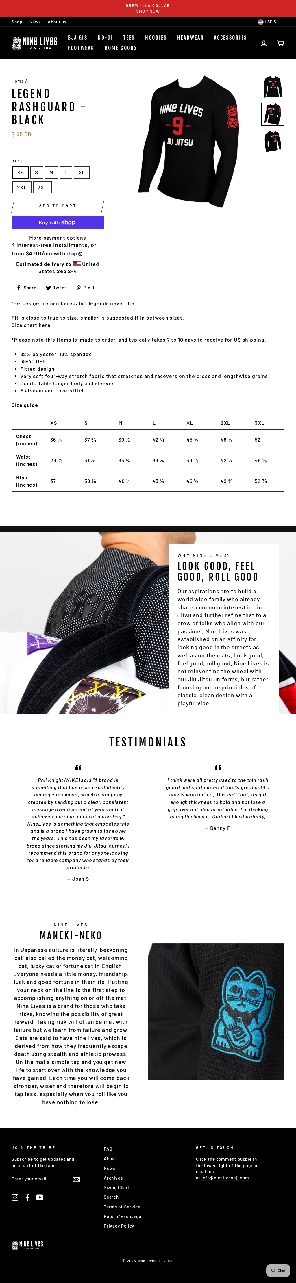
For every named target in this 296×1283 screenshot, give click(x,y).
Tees (129, 37)
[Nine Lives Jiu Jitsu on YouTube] (39, 1197)
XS (20, 172)
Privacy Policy (119, 1225)
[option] (148, 8)
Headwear (190, 37)
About (110, 1158)
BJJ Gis (78, 37)
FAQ (108, 1149)
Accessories (230, 37)
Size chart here (31, 325)
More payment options (57, 237)
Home (18, 81)
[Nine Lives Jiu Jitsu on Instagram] (15, 1197)
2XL (22, 187)
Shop (17, 21)
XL (82, 172)
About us (57, 21)
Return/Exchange (123, 1216)
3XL (42, 187)
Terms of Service (122, 1206)
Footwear (81, 48)
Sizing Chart (117, 1187)
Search (111, 1196)
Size (18, 160)
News (35, 21)
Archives (113, 1177)
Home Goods (121, 48)
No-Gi (105, 37)
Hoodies (156, 37)
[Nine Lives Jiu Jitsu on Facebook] (27, 1197)
